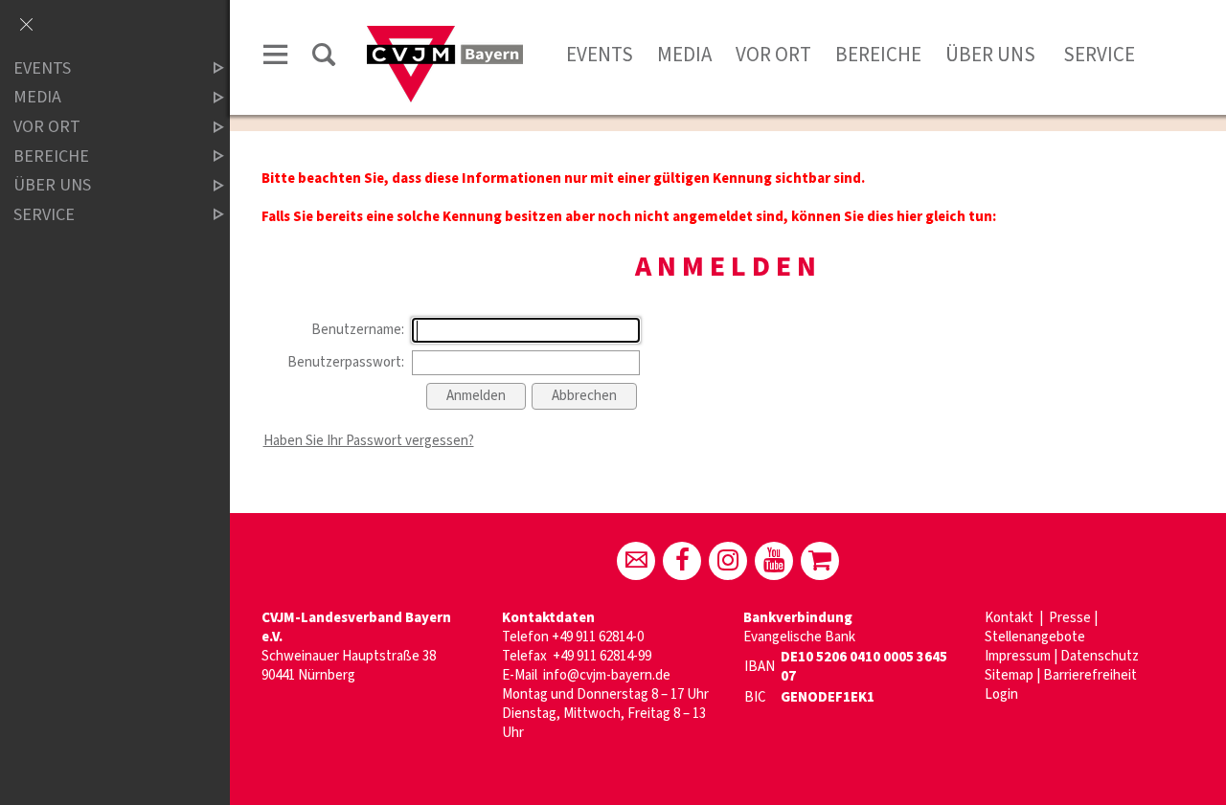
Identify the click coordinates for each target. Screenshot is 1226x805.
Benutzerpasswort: (345, 362)
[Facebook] (682, 561)
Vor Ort (773, 54)
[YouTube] (774, 561)
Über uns (990, 54)
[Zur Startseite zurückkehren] (445, 35)
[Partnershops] (820, 561)
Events (599, 54)
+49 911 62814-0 (598, 637)
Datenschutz (1099, 656)
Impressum (1018, 656)
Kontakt (1010, 618)
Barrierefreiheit (1090, 675)
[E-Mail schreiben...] (636, 561)
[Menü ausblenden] (25, 25)
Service (1097, 54)
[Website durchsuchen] (323, 57)
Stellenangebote (1035, 637)
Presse (1070, 618)
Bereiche (878, 54)
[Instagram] (728, 561)
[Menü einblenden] (275, 57)
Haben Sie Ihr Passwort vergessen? (368, 441)
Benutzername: (357, 330)
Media (684, 54)
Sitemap (1009, 675)
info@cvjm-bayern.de (606, 675)
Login (1001, 694)
